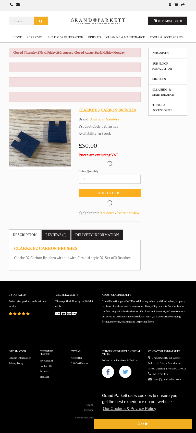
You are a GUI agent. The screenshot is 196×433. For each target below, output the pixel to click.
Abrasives (35, 37)
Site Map (44, 376)
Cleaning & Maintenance (125, 37)
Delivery (97, 234)
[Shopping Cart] (176, 5)
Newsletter (76, 358)
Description (25, 234)
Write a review (128, 212)
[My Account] (170, 5)
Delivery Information (20, 358)
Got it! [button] (143, 424)
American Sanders (104, 119)
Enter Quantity (89, 171)
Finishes (94, 37)
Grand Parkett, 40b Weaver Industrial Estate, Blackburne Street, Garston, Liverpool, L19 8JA (167, 363)
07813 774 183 (159, 374)
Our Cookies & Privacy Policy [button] (129, 408)
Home (18, 37)
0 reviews (107, 212)
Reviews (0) (56, 234)
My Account (46, 360)
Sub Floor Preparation (65, 37)
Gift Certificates (79, 363)
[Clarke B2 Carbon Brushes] (40, 138)
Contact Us (46, 366)
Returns (44, 371)
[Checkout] (183, 5)
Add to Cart (109, 192)
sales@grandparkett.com (166, 379)
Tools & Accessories (166, 37)
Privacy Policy (16, 363)
